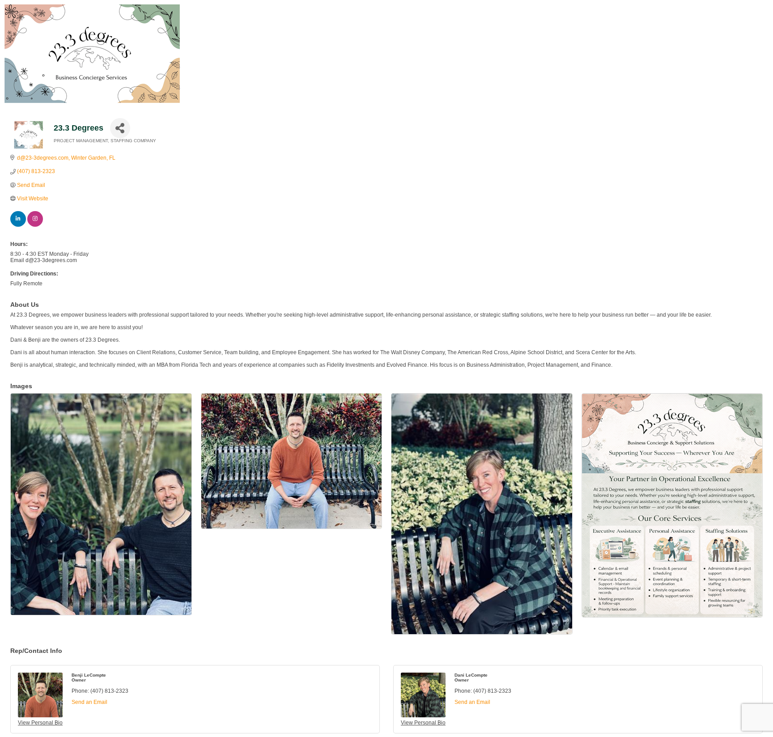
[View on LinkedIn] (18, 225)
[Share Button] (120, 128)
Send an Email (89, 702)
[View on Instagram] (35, 225)
